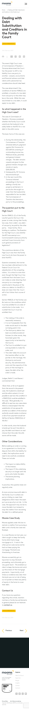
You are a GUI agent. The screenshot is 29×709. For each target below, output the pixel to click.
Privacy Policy (5, 701)
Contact (17, 688)
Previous (9, 630)
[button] (26, 4)
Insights (17, 683)
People (17, 680)
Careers (17, 685)
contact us (8, 605)
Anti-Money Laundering (15, 701)
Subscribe (7, 664)
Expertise (17, 678)
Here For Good (19, 675)
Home (3, 10)
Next (21, 630)
